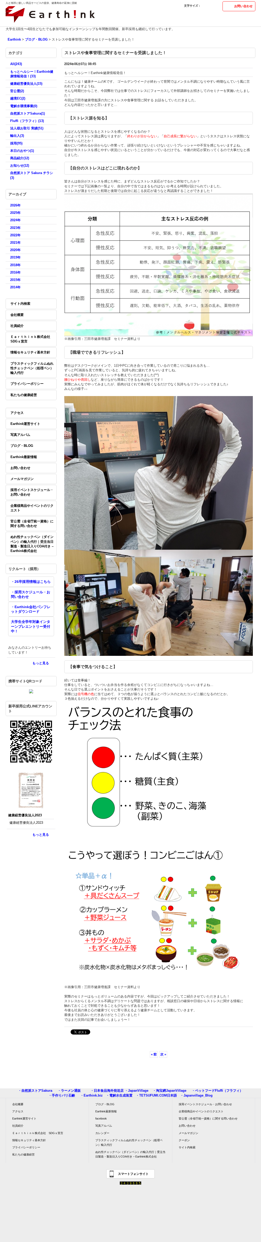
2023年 (15, 228)
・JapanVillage (136, 1090)
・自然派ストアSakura (35, 1090)
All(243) (16, 64)
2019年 (15, 257)
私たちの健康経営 (23, 395)
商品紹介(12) (19, 158)
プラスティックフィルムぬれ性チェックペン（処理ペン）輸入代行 (32, 368)
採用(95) (16, 143)
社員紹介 (17, 326)
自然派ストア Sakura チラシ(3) (31, 175)
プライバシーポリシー (27, 384)
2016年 (15, 272)
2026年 (15, 205)
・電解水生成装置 (119, 1095)
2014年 (15, 287)
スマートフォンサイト (133, 1174)
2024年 (15, 220)
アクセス (17, 413)
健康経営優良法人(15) (26, 83)
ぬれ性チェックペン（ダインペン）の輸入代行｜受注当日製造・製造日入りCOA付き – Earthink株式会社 (32, 544)
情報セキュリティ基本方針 (30, 352)
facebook (101, 1118)
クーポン (184, 1140)
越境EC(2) (17, 98)
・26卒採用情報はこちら (31, 582)
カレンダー (102, 1133)
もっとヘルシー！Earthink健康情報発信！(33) (31, 74)
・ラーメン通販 (69, 1090)
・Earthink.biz (91, 1095)
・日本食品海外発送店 (107, 1090)
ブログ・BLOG (21, 446)
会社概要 (17, 315)
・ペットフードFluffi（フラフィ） (217, 1090)
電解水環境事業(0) (23, 106)
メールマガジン (22, 479)
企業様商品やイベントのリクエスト (32, 508)
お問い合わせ (243, 6)
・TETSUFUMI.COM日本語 (156, 1095)
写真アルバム (20, 435)
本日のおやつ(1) (22, 151)
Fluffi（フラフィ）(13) (27, 121)
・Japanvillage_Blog (196, 1095)
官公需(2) (17, 91)
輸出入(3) (17, 136)
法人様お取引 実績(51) (26, 128)
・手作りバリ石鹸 (61, 1095)
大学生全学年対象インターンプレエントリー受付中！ (30, 626)
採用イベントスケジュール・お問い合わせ (32, 492)
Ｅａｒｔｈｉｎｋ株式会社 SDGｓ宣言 (32, 339)
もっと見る (40, 663)
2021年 (15, 242)
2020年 (15, 250)
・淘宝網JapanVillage (169, 1090)
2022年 (15, 235)
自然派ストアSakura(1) (27, 113)
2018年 (15, 265)
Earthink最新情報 (23, 457)
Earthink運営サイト (25, 424)
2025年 (15, 213)
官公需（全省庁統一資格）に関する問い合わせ (32, 523)
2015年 (15, 280)
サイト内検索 (20, 303)
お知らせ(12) (19, 165)
